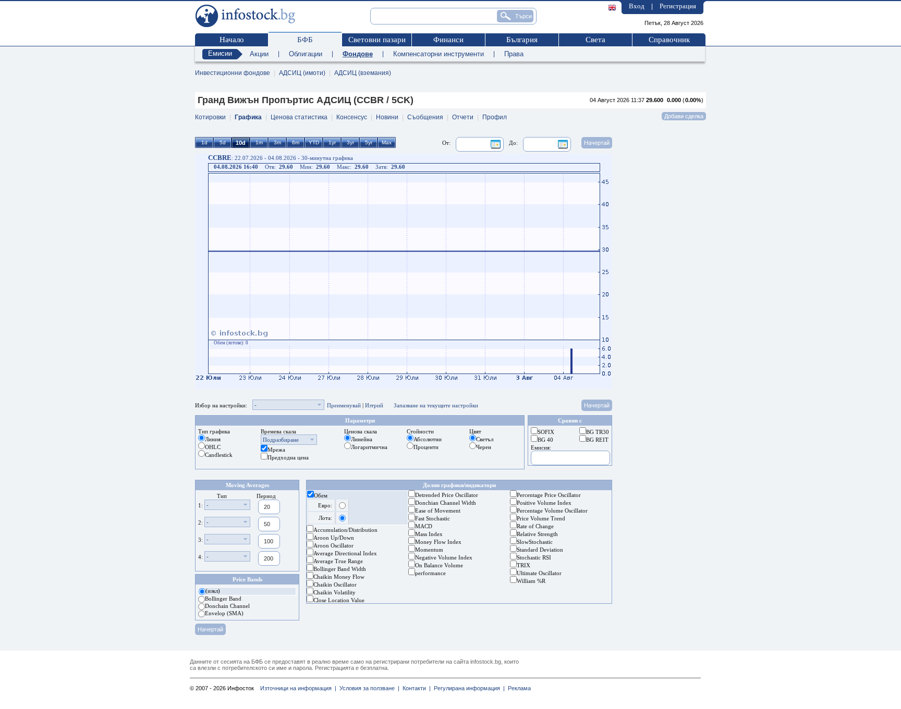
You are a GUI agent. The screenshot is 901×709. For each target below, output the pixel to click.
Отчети (462, 117)
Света (595, 39)
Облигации (305, 54)
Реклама (518, 688)
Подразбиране (281, 440)
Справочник (669, 39)
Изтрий (374, 405)
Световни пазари (377, 39)
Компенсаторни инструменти (438, 54)
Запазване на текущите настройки (436, 405)
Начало (232, 39)
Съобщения (425, 117)
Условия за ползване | (367, 688)
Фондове (358, 54)
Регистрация (678, 6)
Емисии (220, 53)
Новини (387, 117)
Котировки (210, 117)
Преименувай (344, 405)
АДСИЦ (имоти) (302, 73)
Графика (248, 117)
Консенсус (351, 117)
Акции (259, 54)
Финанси (448, 39)
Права (513, 54)
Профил (494, 117)
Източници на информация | (298, 688)
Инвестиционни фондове (232, 73)
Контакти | (415, 688)
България (522, 39)
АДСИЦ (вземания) (362, 73)
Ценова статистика (299, 117)
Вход (636, 6)
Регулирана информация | (468, 688)
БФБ (305, 39)
